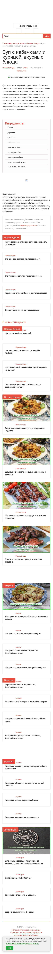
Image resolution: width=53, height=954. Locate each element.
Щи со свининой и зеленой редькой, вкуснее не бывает (26, 368)
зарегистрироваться (28, 225)
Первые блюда (8, 68)
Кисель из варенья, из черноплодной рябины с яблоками (26, 767)
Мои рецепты (36, 31)
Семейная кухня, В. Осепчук (18, 878)
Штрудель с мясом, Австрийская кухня (23, 633)
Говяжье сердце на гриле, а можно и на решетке (23, 560)
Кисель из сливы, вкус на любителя (21, 800)
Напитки (8, 761)
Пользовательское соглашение (26, 930)
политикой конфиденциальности (22, 943)
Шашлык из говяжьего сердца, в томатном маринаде (25, 516)
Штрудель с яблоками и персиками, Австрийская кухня (22, 651)
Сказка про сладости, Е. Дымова (20, 895)
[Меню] (18, 31)
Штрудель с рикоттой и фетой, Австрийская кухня (25, 719)
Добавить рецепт (27, 31)
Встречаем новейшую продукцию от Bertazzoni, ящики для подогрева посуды (24, 862)
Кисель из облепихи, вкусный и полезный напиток (24, 784)
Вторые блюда (12, 396)
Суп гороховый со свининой (18, 333)
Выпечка (9, 680)
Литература (10, 829)
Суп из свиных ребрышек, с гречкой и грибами (22, 351)
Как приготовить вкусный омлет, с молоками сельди (26, 617)
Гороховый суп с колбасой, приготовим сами (26, 293)
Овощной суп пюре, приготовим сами (22, 310)
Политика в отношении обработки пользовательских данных (26, 934)
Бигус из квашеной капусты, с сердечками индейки (25, 429)
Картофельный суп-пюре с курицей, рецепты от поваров (26, 243)
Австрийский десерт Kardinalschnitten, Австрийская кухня (23, 736)
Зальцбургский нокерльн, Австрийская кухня (26, 701)
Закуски (8, 585)
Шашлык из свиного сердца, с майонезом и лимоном (25, 473)
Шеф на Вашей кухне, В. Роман (19, 912)
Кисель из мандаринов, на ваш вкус (22, 817)
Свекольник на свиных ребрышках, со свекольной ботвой (23, 385)
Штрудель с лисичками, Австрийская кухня (25, 667)
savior (25, 68)
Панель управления (28, 25)
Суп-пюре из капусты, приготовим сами (23, 276)
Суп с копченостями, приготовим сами (23, 259)
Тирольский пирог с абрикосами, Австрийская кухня (20, 685)
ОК (9, 948)
